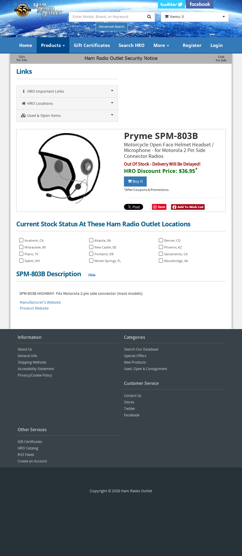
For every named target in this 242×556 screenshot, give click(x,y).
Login (216, 45)
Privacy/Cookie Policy (35, 375)
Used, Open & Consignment (145, 369)
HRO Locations (39, 103)
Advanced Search (112, 26)
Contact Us (132, 395)
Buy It (137, 181)
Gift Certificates (92, 45)
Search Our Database (141, 349)
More (159, 45)
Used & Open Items (43, 115)
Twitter (129, 408)
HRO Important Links (45, 91)
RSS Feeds (26, 454)
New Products (135, 362)
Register (192, 45)
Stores (129, 402)
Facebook (131, 415)
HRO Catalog (28, 448)
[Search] (149, 17)
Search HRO (132, 45)
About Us (25, 349)
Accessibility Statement (36, 369)
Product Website (34, 308)
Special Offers (135, 356)
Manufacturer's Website (40, 302)
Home (25, 45)
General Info (27, 356)
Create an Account (32, 461)
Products (51, 45)
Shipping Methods (32, 362)
